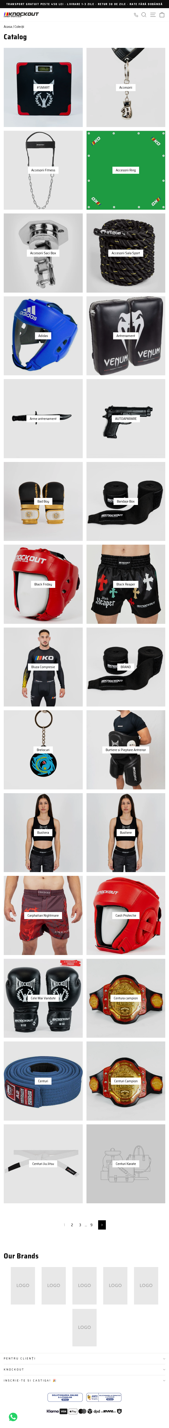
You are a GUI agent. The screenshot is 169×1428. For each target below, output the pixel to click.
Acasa (8, 26)
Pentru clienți (20, 1358)
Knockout (14, 1369)
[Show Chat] (14, 1417)
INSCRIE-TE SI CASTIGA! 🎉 (30, 1380)
